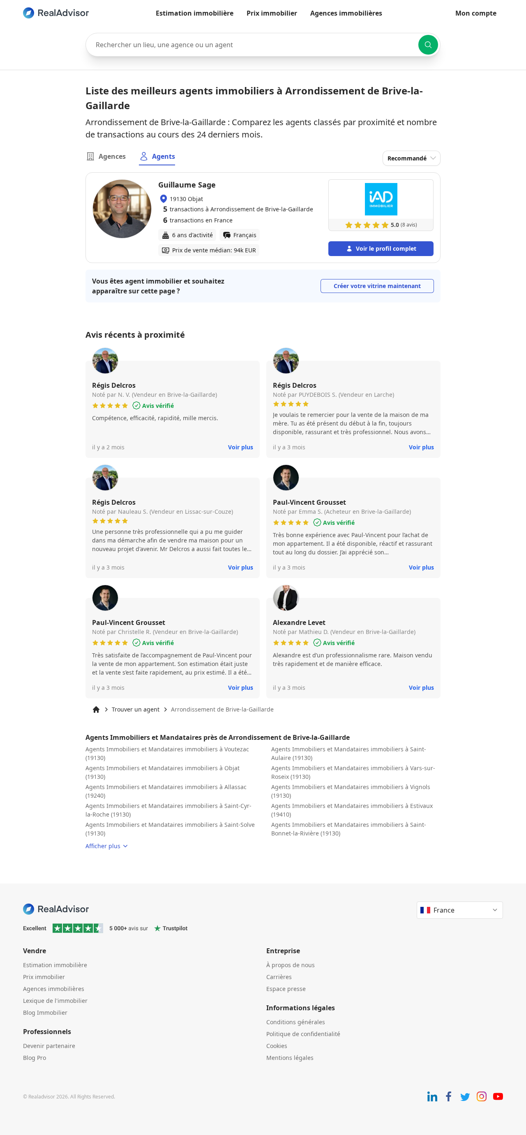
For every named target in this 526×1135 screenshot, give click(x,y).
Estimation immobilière (194, 13)
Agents (163, 156)
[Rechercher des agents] (428, 45)
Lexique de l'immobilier (55, 1001)
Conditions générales (295, 1022)
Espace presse (286, 989)
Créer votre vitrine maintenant (377, 286)
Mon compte (475, 13)
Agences (112, 156)
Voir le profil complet (386, 248)
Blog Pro (34, 1058)
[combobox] (263, 45)
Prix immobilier (272, 13)
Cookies (276, 1046)
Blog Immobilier (45, 1012)
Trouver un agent (135, 709)
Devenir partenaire (49, 1046)
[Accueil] (96, 709)
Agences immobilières (346, 13)
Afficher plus (102, 846)
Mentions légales (290, 1058)
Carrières (279, 977)
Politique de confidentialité (303, 1034)
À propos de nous (290, 965)
